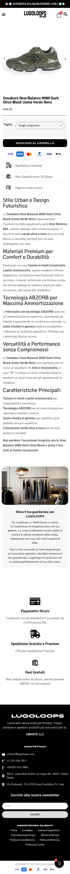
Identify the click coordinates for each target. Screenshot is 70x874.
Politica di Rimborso (50, 839)
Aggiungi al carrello (35, 143)
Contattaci (27, 830)
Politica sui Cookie (35, 844)
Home (14, 830)
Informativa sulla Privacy (23, 835)
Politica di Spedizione (48, 830)
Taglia (8, 124)
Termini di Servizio (50, 835)
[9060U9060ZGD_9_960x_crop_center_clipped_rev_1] (35, 59)
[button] (3, 14)
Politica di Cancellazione (22, 839)
